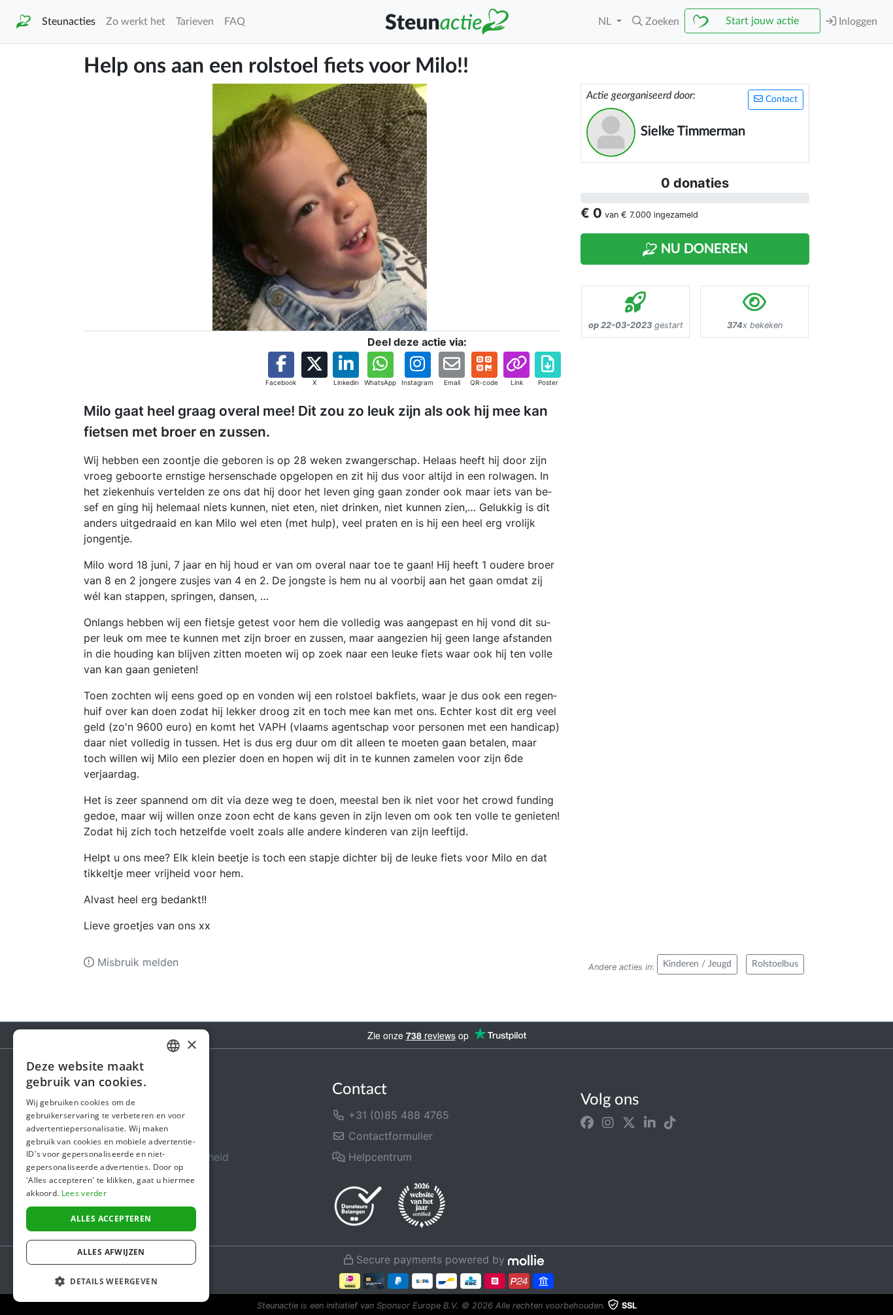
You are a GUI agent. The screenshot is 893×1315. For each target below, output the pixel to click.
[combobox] (173, 1045)
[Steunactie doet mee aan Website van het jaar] (421, 1206)
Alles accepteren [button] (111, 1218)
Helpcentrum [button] (378, 1156)
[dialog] (111, 1165)
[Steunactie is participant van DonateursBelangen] (358, 1205)
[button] (655, 21)
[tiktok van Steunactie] (670, 1122)
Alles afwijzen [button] (111, 1251)
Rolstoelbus (775, 964)
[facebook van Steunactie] (587, 1122)
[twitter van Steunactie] (628, 1122)
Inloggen (856, 21)
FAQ (234, 21)
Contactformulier (389, 1135)
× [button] (191, 1045)
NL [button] (606, 21)
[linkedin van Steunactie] (650, 1122)
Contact (780, 99)
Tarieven (195, 21)
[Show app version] (884, 1306)
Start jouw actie (762, 21)
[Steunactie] (23, 21)
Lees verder (84, 1193)
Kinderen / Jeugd (697, 964)
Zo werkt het (135, 21)
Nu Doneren (703, 249)
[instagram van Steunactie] (608, 1122)
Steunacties (68, 21)
